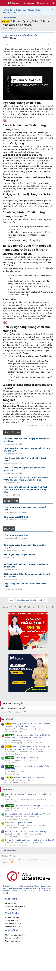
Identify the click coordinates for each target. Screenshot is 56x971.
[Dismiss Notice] (52, 10)
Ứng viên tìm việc (12, 774)
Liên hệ (4, 860)
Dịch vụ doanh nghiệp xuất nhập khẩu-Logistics (23, 742)
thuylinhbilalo (10, 513)
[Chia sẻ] (49, 44)
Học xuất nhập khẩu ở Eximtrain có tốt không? (26, 831)
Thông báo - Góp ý (12, 920)
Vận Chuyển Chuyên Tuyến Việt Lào (19, 554)
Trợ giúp (43, 860)
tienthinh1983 (10, 483)
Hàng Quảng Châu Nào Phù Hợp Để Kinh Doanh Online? (25, 459)
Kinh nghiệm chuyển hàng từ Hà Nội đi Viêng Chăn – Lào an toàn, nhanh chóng (27, 736)
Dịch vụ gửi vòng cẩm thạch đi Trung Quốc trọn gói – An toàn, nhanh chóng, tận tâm (28, 747)
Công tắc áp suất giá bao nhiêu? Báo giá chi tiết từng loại (25, 508)
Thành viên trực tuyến (12, 703)
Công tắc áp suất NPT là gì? (16, 517)
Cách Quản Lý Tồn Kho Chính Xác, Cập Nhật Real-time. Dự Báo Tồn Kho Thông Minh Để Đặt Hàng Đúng (25, 489)
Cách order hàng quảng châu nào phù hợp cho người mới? (24, 469)
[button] (4, 3)
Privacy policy (32, 860)
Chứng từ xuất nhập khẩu (15, 935)
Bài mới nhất (7, 719)
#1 (52, 44)
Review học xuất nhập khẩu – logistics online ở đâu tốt (29, 840)
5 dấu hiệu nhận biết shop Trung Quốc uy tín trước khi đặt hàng (26, 439)
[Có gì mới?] (47, 3)
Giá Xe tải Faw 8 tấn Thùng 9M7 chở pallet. (29, 805)
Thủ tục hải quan (11, 802)
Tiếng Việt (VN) (9, 856)
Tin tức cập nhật (11, 762)
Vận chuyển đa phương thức (16, 731)
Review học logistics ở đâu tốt (18, 822)
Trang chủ (6, 862)
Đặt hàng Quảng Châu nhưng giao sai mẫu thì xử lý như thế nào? (27, 449)
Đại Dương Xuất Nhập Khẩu (14, 28)
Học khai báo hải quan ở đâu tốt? (25, 777)
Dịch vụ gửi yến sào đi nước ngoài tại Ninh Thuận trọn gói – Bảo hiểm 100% (28, 725)
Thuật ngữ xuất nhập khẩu (15, 906)
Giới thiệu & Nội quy (13, 923)
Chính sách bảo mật (13, 926)
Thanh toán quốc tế (12, 941)
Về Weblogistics (11, 903)
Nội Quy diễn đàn (12, 917)
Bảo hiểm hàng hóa (12, 938)
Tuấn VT (8, 557)
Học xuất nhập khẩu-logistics (16, 782)
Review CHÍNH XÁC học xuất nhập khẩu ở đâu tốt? (27, 814)
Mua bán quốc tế (11, 810)
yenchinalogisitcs (11, 444)
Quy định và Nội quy (17, 860)
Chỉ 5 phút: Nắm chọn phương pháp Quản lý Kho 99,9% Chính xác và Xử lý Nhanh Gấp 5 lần (26, 478)
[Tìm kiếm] (52, 3)
